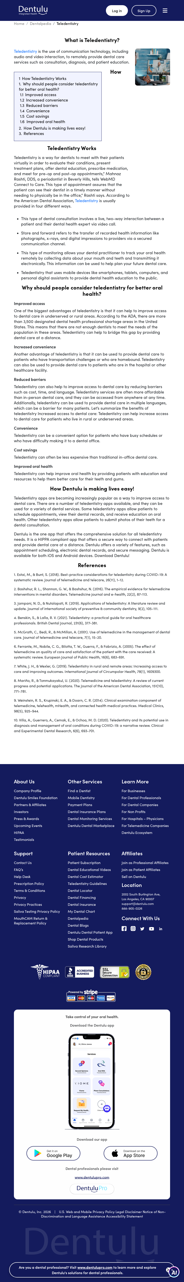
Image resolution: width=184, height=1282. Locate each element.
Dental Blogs (78, 925)
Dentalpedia (40, 23)
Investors (21, 811)
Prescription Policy (29, 883)
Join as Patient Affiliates (141, 869)
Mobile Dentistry (81, 797)
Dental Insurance (82, 904)
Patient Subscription (84, 862)
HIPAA (19, 832)
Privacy (20, 897)
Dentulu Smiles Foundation (35, 797)
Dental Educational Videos (89, 869)
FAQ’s (18, 869)
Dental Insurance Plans (87, 811)
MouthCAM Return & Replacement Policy (30, 920)
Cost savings (37, 116)
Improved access (40, 94)
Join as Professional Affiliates (145, 862)
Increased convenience (47, 100)
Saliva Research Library (87, 946)
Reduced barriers (42, 105)
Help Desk (22, 876)
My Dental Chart (81, 911)
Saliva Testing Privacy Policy (37, 911)
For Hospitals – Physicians (143, 818)
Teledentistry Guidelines (87, 883)
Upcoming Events (28, 825)
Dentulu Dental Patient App (90, 932)
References (34, 133)
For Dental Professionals (141, 797)
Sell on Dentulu (134, 876)
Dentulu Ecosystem (137, 832)
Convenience (38, 110)
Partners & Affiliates (30, 804)
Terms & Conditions (29, 890)
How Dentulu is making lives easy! (54, 128)
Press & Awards (26, 818)
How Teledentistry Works (44, 78)
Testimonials (24, 839)
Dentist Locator (80, 890)
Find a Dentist (79, 790)
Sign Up (144, 10)
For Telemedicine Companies (145, 825)
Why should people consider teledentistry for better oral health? (58, 86)
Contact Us (23, 862)
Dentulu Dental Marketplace (91, 825)
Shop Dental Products (85, 939)
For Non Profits (133, 811)
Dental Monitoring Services (90, 818)
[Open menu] (165, 10)
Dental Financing (82, 897)
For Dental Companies (140, 804)
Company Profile (27, 790)
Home (19, 23)
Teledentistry (25, 51)
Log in (117, 10)
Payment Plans (80, 804)
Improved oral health (45, 121)
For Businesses (133, 790)
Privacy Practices (28, 904)
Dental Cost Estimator (85, 876)
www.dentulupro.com (92, 1177)
